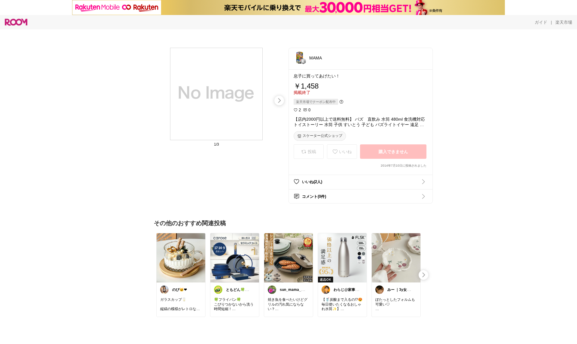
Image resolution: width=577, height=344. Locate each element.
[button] (300, 58)
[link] (181, 257)
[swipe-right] (279, 100)
